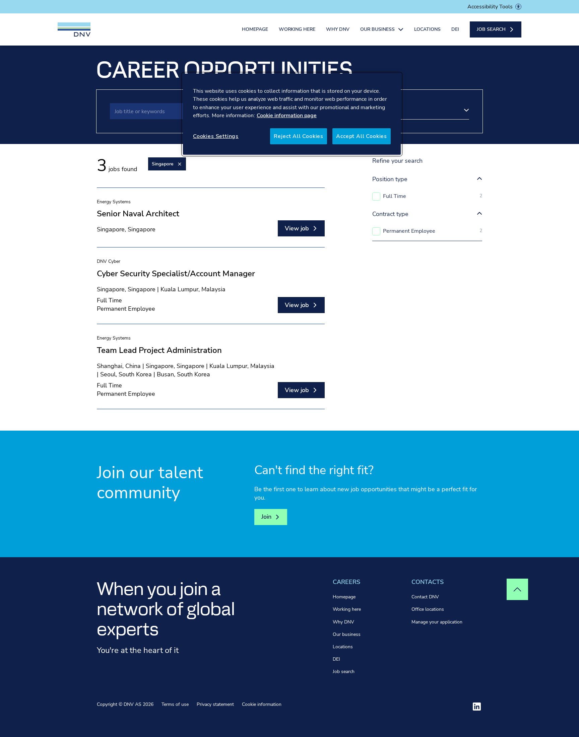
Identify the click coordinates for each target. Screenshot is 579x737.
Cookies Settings (216, 136)
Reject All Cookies (298, 136)
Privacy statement (215, 704)
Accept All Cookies (361, 136)
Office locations (427, 609)
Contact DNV (425, 597)
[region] (292, 114)
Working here (297, 29)
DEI (455, 29)
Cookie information (261, 704)
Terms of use (175, 704)
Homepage (255, 29)
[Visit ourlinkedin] (476, 706)
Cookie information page (287, 115)
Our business (347, 634)
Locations (427, 29)
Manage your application (436, 622)
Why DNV (337, 29)
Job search (344, 671)
